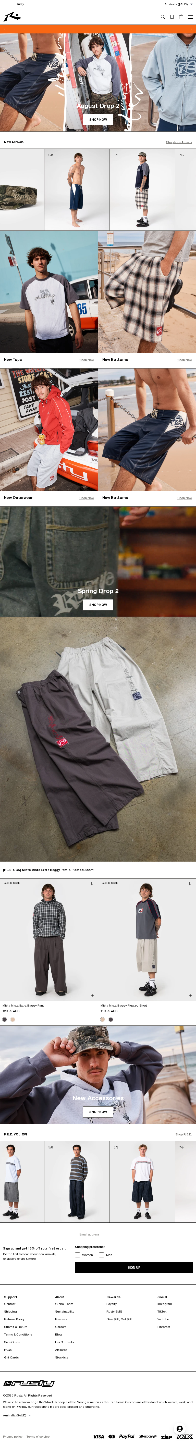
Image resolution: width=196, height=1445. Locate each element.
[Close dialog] (189, 661)
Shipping (10, 1311)
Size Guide (12, 1342)
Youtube (163, 1319)
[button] (93, 883)
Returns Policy (14, 1319)
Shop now (98, 119)
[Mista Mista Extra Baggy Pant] (49, 939)
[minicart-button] (183, 16)
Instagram (164, 1304)
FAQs (7, 1350)
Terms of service (38, 1436)
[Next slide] (191, 29)
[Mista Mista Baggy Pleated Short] (147, 939)
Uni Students (64, 1342)
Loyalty (111, 1304)
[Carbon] (5, 1020)
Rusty (20, 4)
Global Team (64, 1304)
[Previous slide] (5, 29)
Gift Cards (11, 1357)
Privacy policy (12, 1436)
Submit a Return (15, 1327)
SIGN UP (134, 1267)
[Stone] (13, 1020)
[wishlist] (174, 16)
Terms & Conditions (18, 1334)
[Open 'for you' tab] (180, 1429)
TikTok (161, 1311)
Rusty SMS (114, 1311)
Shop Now (86, 360)
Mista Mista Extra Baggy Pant (23, 1005)
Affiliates (61, 1350)
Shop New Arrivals (179, 142)
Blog (58, 1334)
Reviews (61, 1319)
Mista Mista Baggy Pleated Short (124, 1005)
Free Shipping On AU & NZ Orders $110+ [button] (98, 29)
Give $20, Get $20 (119, 1319)
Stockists (61, 1357)
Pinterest (163, 1327)
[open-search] (164, 16)
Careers (60, 1327)
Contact (10, 1304)
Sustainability (64, 1311)
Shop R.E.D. (183, 1134)
